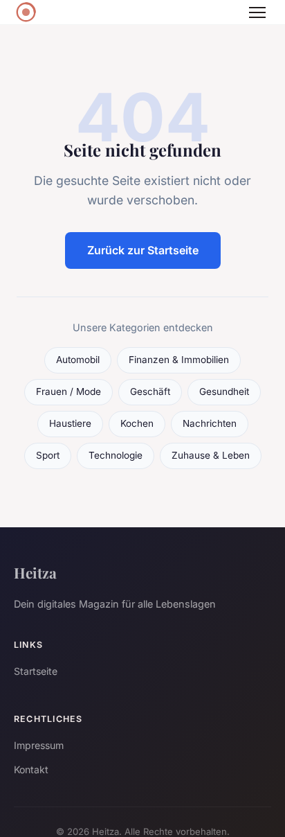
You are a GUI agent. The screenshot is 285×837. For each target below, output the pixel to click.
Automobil (78, 359)
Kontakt (31, 769)
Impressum (39, 745)
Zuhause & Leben (211, 455)
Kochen (137, 423)
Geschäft (150, 391)
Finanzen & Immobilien (179, 359)
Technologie (115, 455)
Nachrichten (210, 423)
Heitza (35, 572)
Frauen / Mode (68, 391)
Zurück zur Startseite (143, 250)
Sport (47, 455)
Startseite (35, 671)
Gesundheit (224, 391)
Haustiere (70, 423)
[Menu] (257, 12)
